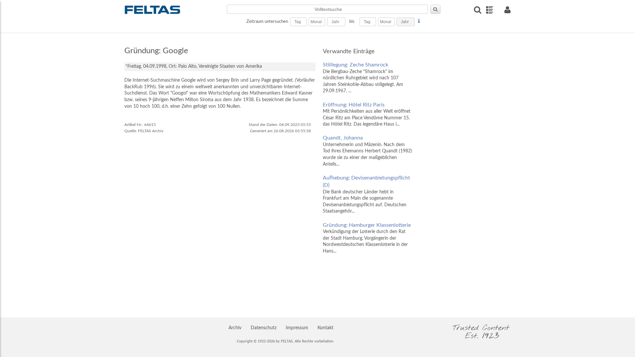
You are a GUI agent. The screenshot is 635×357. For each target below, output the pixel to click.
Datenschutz (263, 328)
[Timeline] (489, 10)
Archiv (235, 328)
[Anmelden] (507, 10)
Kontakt (325, 328)
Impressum (297, 328)
